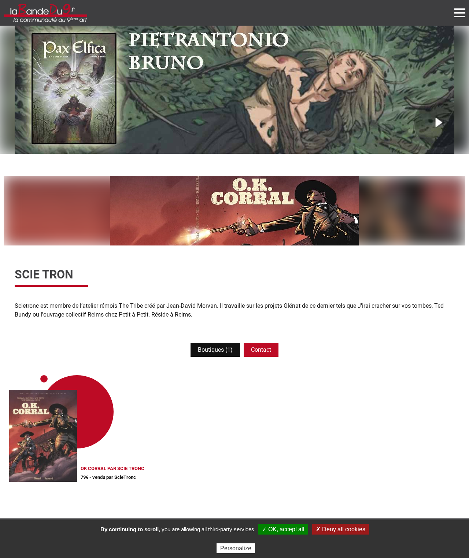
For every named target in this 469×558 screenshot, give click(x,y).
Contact (261, 349)
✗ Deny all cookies (340, 529)
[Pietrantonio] (234, 90)
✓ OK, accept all (283, 529)
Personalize (235, 548)
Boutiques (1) (215, 349)
